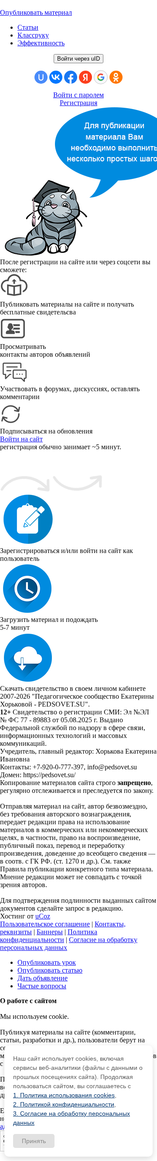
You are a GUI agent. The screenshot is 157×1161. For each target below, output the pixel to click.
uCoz (42, 916)
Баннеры (50, 932)
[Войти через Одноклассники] (116, 77)
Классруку (33, 35)
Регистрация (78, 102)
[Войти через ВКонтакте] (55, 77)
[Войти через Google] (101, 77)
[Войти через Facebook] (70, 77)
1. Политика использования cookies (64, 1095)
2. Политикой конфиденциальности (63, 1104)
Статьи (27, 27)
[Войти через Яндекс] (85, 77)
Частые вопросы (41, 986)
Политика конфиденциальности (48, 935)
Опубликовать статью (49, 970)
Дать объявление (42, 978)
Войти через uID (78, 58)
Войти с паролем (78, 95)
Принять (34, 1140)
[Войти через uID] (41, 77)
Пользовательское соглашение (45, 924)
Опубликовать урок (46, 962)
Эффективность (41, 43)
